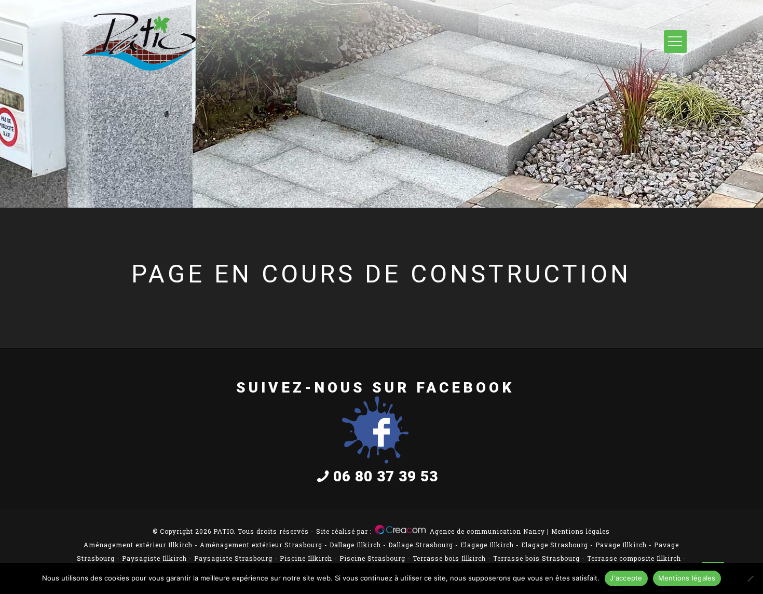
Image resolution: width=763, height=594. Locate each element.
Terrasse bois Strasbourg (536, 558)
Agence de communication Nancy (487, 531)
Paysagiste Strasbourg (233, 558)
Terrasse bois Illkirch (449, 558)
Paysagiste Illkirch (154, 558)
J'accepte (626, 578)
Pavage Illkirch (621, 545)
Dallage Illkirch (355, 545)
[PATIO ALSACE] (139, 42)
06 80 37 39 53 (385, 476)
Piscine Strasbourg (372, 558)
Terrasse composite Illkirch (634, 558)
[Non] (750, 578)
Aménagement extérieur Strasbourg (261, 545)
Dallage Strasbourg (420, 545)
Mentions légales (580, 531)
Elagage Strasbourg (554, 545)
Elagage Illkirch (487, 545)
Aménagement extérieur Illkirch (138, 545)
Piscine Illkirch (306, 558)
